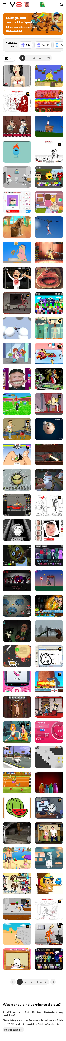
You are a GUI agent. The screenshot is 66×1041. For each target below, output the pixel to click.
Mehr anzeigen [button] (12, 1029)
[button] (14, 30)
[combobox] (9, 58)
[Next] (58, 44)
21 (48, 58)
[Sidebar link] (4, 4)
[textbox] (9, 58)
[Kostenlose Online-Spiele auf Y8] (16, 4)
